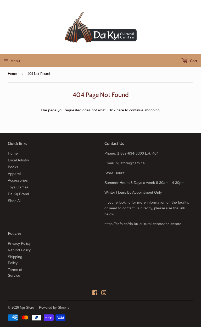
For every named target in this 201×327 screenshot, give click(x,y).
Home (12, 74)
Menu (15, 61)
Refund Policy (19, 250)
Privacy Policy (19, 243)
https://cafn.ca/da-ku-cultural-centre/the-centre (142, 224)
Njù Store (27, 307)
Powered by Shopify (54, 307)
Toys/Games (18, 187)
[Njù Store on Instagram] (104, 293)
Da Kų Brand (18, 194)
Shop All (14, 201)
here (120, 110)
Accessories (18, 180)
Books (13, 167)
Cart (193, 61)
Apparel (14, 174)
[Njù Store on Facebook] (95, 293)
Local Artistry (18, 160)
